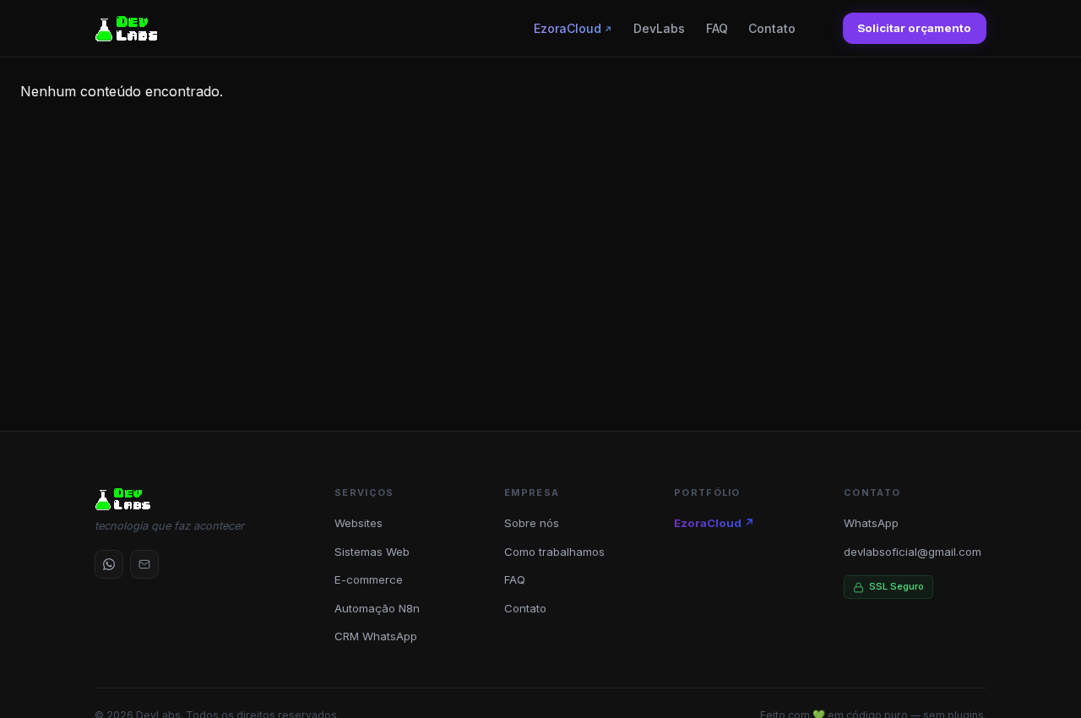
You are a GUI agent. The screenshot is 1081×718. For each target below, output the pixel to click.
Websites (358, 523)
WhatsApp (871, 523)
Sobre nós (531, 523)
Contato (772, 28)
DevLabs (659, 28)
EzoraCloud (567, 28)
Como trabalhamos (554, 551)
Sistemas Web (372, 551)
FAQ (717, 28)
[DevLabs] (127, 29)
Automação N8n (377, 608)
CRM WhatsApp (375, 636)
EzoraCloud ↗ (714, 523)
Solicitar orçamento (914, 28)
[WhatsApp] (109, 564)
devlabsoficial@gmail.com (912, 551)
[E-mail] (144, 564)
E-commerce (368, 579)
